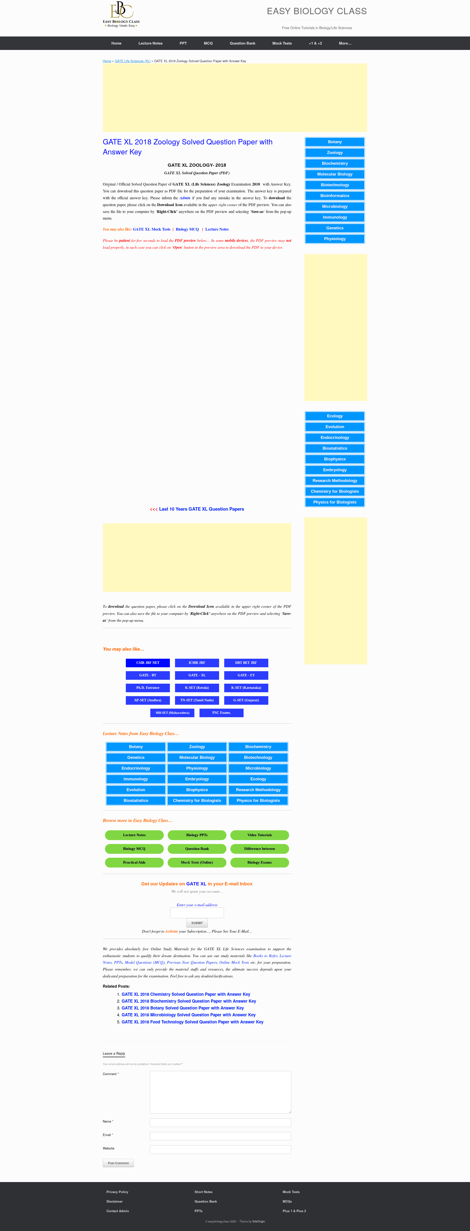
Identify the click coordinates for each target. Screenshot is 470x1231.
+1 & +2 (315, 43)
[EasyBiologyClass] (121, 15)
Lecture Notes (151, 43)
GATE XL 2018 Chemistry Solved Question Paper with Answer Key (186, 994)
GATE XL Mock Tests (151, 229)
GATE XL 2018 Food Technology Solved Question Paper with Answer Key (192, 1022)
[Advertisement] (235, 97)
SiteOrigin (258, 1221)
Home (116, 43)
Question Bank (242, 43)
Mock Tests (282, 43)
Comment (111, 1073)
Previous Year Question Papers (192, 962)
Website (108, 1148)
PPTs (118, 962)
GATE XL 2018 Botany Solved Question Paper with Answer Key (183, 1008)
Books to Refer (265, 955)
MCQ (208, 43)
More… (345, 43)
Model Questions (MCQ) (144, 962)
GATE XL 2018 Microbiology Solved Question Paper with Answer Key (189, 1015)
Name (108, 1121)
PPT (183, 43)
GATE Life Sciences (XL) (133, 61)
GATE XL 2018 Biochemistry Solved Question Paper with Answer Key (189, 1001)
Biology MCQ (187, 229)
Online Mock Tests (234, 962)
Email (108, 1134)
